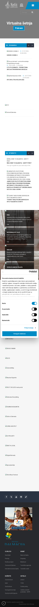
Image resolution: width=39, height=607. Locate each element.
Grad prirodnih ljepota (11, 593)
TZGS (22, 583)
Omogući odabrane (19, 333)
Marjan (9, 250)
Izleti (6, 583)
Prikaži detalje (28, 328)
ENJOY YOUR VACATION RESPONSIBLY (18, 161)
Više (8, 224)
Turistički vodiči (24, 568)
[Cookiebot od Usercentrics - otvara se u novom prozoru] (29, 272)
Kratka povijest (9, 562)
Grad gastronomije (10, 590)
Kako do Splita (24, 555)
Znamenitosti (9, 579)
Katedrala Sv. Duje (13, 232)
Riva (8, 215)
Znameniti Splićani (10, 565)
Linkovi (22, 579)
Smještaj (22, 558)
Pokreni (19, 28)
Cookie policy (24, 586)
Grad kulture (8, 586)
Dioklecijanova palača (14, 267)
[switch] (34, 309)
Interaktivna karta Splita (12, 568)
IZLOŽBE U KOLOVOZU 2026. (15, 69)
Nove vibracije (30, 604)
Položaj (7, 558)
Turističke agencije (25, 565)
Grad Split (8, 555)
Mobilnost (23, 562)
